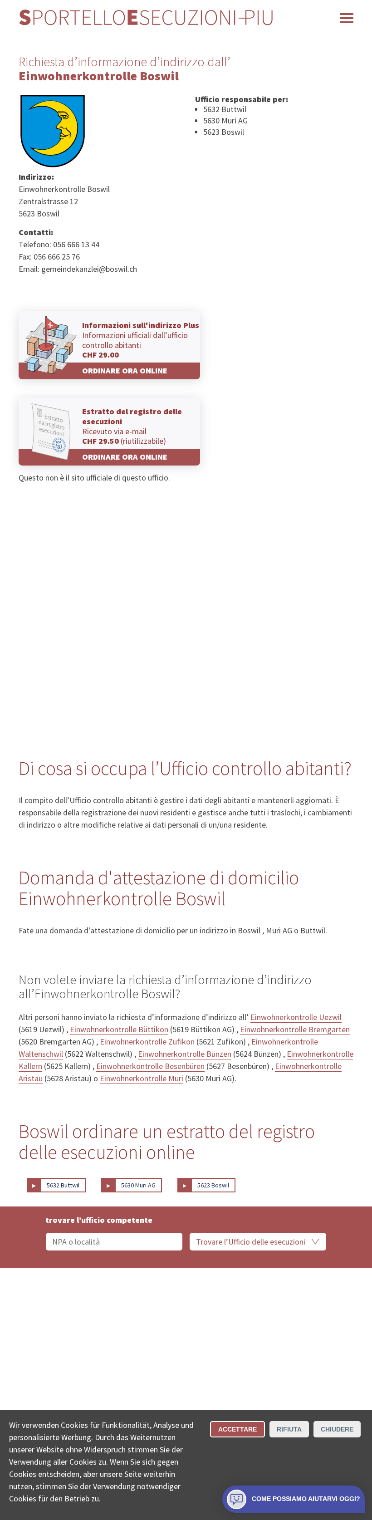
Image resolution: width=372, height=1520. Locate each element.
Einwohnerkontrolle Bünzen (184, 1054)
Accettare (237, 1429)
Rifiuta (289, 1429)
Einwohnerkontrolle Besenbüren (150, 1066)
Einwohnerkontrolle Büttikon (119, 1029)
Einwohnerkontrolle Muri (141, 1078)
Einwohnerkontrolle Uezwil (296, 1017)
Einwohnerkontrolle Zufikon (147, 1041)
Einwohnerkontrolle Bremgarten (295, 1029)
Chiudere (337, 1429)
